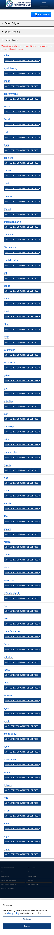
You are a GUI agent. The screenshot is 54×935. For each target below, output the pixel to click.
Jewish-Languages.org (9, 880)
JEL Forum (5, 876)
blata (6, 145)
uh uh (7, 810)
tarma (7, 772)
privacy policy (12, 913)
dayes (7, 298)
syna (6, 746)
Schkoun (8, 695)
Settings (27, 919)
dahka (7, 286)
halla (6, 439)
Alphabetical (32, 876)
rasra (6, 682)
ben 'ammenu (11, 93)
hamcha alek (10, 452)
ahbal (6, 55)
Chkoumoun (10, 247)
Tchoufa (8, 785)
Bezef (7, 119)
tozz (6, 797)
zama (7, 849)
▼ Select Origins (10, 23)
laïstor (7, 554)
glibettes (8, 401)
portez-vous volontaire (8, 884)
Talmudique (10, 759)
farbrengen (9, 350)
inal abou (8, 503)
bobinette (8, 157)
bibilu (6, 132)
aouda (7, 81)
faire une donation (7, 888)
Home (30, 872)
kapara (7, 529)
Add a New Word (33, 884)
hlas (6, 478)
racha (7, 670)
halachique (9, 426)
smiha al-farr (10, 733)
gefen (7, 375)
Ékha (6, 324)
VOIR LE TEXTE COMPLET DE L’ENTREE (22, 61)
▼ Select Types (10, 40)
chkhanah (9, 234)
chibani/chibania (12, 221)
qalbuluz (8, 657)
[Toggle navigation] (44, 4)
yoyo (6, 836)
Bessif (7, 106)
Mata (6, 567)
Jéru (6, 516)
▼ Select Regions (11, 31)
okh (5, 618)
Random (30, 880)
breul (6, 183)
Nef (5, 606)
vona (6, 823)
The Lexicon (32, 868)
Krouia (7, 542)
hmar (6, 490)
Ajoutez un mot (42, 14)
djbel (6, 311)
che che (8, 196)
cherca (7, 209)
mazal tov (9, 580)
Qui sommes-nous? (7, 868)
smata (7, 721)
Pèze (6, 644)
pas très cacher (12, 631)
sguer (7, 708)
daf (5, 273)
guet (6, 414)
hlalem (7, 465)
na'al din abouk (12, 593)
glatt (6, 388)
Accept (27, 926)
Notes (3, 872)
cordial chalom (11, 260)
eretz (6, 337)
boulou (7, 170)
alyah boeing (10, 68)
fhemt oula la (10, 362)
